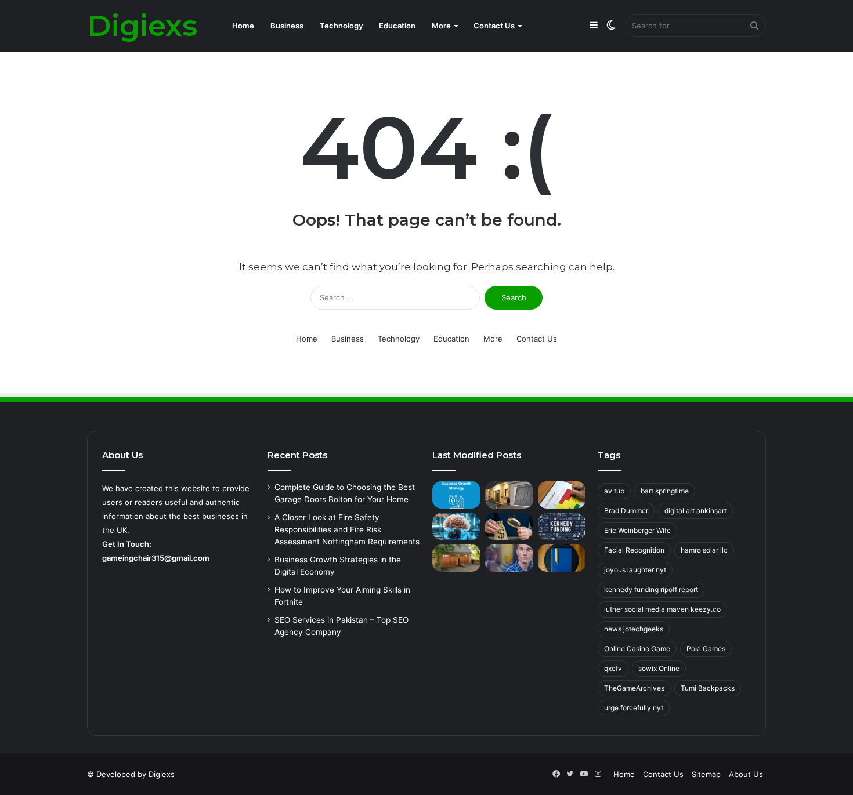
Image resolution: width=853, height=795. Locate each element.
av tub (614, 491)
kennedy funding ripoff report (651, 589)
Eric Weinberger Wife (637, 530)
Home (243, 25)
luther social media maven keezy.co (662, 609)
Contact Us (494, 25)
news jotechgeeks (633, 629)
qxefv (613, 668)
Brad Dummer (626, 510)
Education (397, 25)
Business (286, 25)
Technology (341, 25)
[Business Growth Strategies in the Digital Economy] (456, 495)
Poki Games (705, 648)
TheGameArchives (634, 688)
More (441, 25)
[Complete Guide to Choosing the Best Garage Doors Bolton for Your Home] (509, 495)
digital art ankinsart (695, 510)
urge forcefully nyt (633, 707)
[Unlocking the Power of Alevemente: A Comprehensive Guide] (456, 526)
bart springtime (665, 491)
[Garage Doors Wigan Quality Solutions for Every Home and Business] (456, 558)
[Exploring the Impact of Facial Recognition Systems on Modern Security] (509, 558)
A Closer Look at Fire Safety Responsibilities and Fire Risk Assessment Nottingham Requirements (347, 529)
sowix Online (658, 668)
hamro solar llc (704, 550)
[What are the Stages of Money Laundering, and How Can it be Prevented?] (509, 526)
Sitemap (706, 774)
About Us (746, 774)
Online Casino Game (637, 648)
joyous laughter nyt (635, 569)
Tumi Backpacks (708, 688)
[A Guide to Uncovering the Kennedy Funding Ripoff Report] (562, 526)
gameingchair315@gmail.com (155, 557)
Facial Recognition (634, 550)
